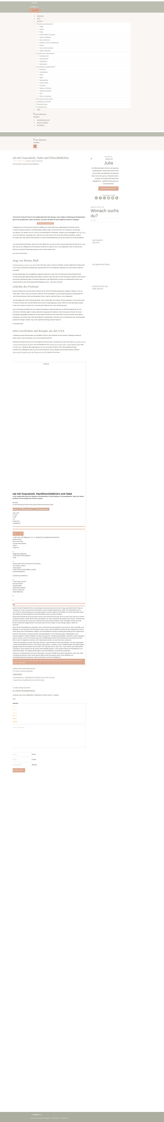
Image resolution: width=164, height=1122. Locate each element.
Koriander (22, 668)
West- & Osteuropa (45, 96)
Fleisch (41, 45)
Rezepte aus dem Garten (45, 99)
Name (34, 754)
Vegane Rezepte (42, 104)
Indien (41, 74)
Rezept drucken (13, 509)
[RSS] (35, 7)
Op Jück (82, 232)
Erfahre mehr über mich (109, 188)
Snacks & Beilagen (45, 37)
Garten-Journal (42, 122)
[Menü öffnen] (35, 146)
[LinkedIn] (34, 7)
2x (14, 533)
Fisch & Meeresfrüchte (46, 48)
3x (20, 533)
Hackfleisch (15, 668)
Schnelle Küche (42, 107)
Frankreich (42, 69)
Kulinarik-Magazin (43, 120)
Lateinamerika (43, 80)
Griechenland (43, 72)
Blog (38, 18)
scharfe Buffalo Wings (73, 344)
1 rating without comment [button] (22, 687)
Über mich (40, 16)
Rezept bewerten (42, 509)
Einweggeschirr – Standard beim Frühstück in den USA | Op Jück (34, 677)
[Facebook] (31, 7)
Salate (41, 26)
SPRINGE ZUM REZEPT (46, 223)
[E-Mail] (36, 7)
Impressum (55, 1118)
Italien (41, 77)
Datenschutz (64, 1118)
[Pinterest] (32, 7)
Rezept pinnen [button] (28, 509)
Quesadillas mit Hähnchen (13, 347)
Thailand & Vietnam (45, 90)
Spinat (28, 668)
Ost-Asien (42, 85)
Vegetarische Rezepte (44, 101)
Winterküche (43, 64)
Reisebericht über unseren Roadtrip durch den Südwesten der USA (26, 352)
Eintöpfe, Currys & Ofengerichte (49, 42)
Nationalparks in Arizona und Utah (25, 265)
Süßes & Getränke (45, 50)
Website (34, 765)
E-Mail (34, 759)
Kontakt (34, 2)
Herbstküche (43, 61)
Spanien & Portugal (45, 88)
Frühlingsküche (44, 56)
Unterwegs (41, 125)
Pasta (41, 31)
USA (40, 93)
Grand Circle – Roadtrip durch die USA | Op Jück (29, 680)
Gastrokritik (53, 244)
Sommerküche (43, 58)
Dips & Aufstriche (44, 40)
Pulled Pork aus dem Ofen (57, 344)
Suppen (41, 29)
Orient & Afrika (43, 82)
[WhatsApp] (37, 7)
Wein (38, 109)
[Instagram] (30, 7)
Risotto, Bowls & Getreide (47, 34)
